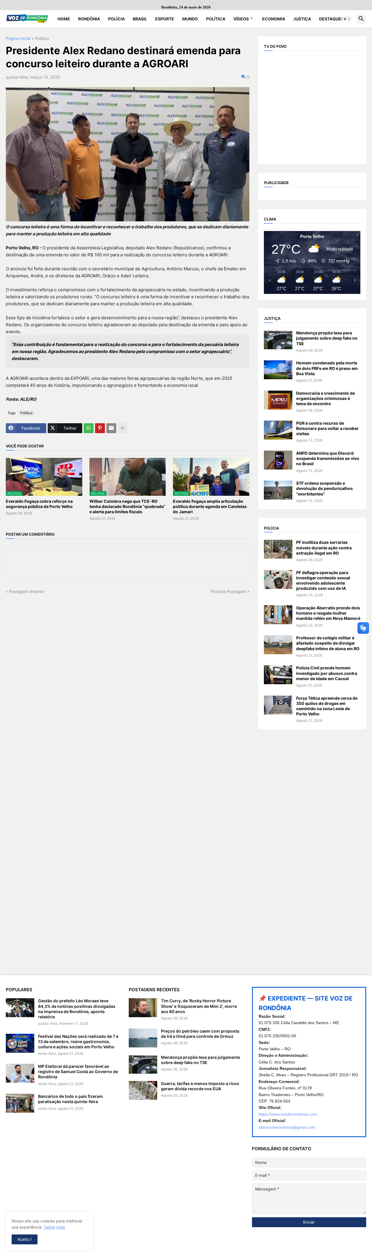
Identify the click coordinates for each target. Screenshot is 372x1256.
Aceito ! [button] (24, 1239)
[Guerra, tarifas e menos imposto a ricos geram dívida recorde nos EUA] (143, 1090)
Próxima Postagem (228, 591)
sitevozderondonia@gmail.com (287, 1127)
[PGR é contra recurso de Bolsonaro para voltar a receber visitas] (278, 430)
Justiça (302, 18)
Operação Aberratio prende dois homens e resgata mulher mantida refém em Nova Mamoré (328, 613)
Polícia (116, 18)
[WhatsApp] (89, 428)
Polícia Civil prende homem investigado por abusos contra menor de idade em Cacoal (326, 673)
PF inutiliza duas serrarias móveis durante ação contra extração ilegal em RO (324, 547)
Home (64, 18)
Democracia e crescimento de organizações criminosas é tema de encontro (325, 398)
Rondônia (89, 18)
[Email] (111, 428)
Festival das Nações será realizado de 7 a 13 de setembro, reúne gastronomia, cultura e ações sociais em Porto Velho (78, 1041)
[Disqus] (127, 667)
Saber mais (54, 1227)
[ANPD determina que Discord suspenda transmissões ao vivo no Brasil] (278, 460)
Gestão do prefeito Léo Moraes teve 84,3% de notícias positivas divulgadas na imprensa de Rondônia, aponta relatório (76, 1008)
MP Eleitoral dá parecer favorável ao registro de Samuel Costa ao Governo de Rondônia (78, 1071)
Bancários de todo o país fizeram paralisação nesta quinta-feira (70, 1099)
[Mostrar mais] (123, 428)
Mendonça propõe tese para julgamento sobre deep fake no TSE (326, 338)
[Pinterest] (100, 428)
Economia (273, 18)
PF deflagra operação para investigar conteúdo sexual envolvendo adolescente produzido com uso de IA (323, 580)
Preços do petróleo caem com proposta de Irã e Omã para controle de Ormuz (200, 1034)
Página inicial (18, 38)
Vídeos (241, 18)
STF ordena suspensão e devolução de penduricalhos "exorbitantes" (324, 488)
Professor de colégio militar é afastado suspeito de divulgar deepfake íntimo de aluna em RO (328, 643)
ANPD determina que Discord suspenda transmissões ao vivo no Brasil (327, 458)
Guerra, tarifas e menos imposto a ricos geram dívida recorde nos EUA (200, 1086)
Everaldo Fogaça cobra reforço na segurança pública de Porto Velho (39, 504)
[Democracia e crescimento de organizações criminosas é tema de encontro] (278, 400)
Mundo (190, 18)
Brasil (140, 18)
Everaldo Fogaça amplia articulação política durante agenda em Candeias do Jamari (210, 506)
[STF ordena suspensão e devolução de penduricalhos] (278, 490)
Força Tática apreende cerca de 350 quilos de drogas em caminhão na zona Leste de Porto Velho (326, 706)
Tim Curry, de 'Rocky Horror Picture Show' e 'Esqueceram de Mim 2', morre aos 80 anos (199, 1006)
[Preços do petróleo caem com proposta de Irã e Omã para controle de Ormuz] (143, 1038)
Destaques (331, 18)
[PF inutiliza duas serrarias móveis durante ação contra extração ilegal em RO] (278, 549)
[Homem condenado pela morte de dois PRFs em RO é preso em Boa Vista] (278, 369)
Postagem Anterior (26, 591)
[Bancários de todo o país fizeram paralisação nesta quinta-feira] (20, 1103)
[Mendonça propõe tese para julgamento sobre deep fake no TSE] (278, 339)
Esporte (164, 18)
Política (215, 18)
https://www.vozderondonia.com (288, 1114)
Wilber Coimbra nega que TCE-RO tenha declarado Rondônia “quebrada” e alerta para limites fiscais (127, 506)
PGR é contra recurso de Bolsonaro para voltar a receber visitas (327, 428)
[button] (347, 19)
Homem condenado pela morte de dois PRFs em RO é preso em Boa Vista (327, 368)
